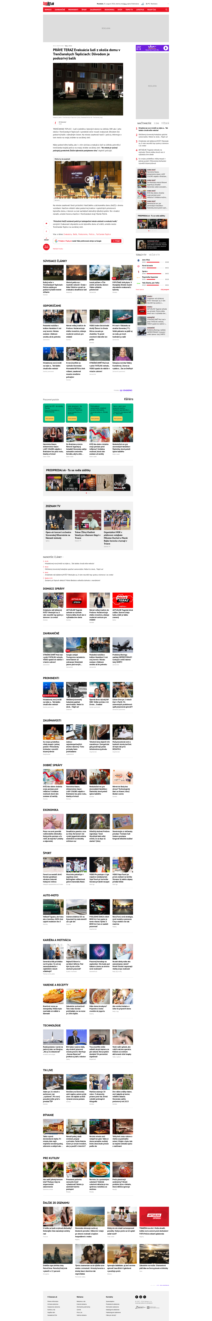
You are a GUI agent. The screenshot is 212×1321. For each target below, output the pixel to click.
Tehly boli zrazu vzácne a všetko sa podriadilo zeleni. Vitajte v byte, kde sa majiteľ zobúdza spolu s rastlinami (122, 1141)
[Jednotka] (138, 272)
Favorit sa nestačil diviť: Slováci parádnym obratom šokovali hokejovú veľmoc (52, 878)
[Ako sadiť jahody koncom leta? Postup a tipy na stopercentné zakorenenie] (53, 1169)
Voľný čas (151, 10)
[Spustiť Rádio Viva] (152, 46)
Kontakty (109, 1297)
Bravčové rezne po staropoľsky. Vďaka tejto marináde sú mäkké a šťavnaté (52, 1010)
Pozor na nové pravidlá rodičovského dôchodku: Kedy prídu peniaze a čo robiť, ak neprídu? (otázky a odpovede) (53, 836)
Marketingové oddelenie (113, 1312)
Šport (84, 10)
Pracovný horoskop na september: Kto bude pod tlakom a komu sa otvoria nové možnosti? (99, 965)
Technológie (52, 1025)
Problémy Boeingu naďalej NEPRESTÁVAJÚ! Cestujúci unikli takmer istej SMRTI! (122, 658)
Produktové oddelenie (112, 1304)
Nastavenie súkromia (53, 1307)
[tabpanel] (152, 145)
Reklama (80, 1297)
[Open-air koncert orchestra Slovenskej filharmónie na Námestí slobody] (59, 520)
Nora (125, 4)
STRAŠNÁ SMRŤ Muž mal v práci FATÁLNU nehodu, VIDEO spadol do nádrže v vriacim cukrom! (53, 658)
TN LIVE (48, 1070)
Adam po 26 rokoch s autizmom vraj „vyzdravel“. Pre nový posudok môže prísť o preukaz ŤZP (51, 1096)
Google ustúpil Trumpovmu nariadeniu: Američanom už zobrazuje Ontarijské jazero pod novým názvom (75, 660)
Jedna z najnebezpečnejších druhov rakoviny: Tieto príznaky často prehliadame (75, 747)
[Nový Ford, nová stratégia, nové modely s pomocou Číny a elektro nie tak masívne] (123, 907)
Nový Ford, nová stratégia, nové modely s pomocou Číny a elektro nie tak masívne (123, 920)
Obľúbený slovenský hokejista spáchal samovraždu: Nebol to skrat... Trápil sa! (74, 569)
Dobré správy (52, 765)
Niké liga (91, 884)
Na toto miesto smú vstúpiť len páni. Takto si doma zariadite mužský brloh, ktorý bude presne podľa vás (99, 1141)
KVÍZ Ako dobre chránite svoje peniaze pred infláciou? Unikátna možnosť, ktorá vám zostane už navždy (99, 449)
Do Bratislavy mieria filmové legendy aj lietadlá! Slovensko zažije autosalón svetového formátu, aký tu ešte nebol (76, 449)
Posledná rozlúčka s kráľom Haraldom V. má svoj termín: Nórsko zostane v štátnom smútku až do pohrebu (98, 660)
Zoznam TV (53, 506)
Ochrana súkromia (52, 1304)
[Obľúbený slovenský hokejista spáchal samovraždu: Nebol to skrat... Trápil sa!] (76, 689)
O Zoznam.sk (52, 1297)
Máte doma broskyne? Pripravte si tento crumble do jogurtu (98, 1008)
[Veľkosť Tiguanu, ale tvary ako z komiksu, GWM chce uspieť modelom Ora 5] (53, 907)
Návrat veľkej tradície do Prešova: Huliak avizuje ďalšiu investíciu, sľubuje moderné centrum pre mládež (99, 615)
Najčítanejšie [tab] (144, 123)
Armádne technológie (49, 1054)
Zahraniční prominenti (119, 709)
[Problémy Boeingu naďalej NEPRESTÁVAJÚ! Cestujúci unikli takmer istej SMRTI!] (123, 645)
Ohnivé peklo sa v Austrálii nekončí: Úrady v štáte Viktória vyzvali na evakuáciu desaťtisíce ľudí (76, 286)
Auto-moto (51, 895)
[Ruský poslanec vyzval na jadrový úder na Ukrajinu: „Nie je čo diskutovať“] (53, 1037)
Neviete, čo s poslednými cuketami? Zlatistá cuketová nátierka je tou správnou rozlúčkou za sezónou (99, 1184)
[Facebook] (136, 1297)
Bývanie (48, 1115)
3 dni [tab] (156, 123)
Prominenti (73, 10)
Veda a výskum (117, 1057)
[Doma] (138, 278)
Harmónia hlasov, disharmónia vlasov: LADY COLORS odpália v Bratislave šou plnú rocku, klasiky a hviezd (53, 449)
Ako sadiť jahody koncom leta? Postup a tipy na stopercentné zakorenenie (53, 1183)
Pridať (117, 241)
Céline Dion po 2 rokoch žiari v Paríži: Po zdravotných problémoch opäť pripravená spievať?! (123, 703)
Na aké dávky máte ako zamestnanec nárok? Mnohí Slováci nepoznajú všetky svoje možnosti (122, 965)
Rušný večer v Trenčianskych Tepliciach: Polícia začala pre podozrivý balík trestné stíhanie (53, 287)
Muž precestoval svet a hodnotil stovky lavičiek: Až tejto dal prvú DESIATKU (122, 745)
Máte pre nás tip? (111, 1315)
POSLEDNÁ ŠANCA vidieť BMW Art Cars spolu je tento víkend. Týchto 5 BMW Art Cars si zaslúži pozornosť (99, 922)
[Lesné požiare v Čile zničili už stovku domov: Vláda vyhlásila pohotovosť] (99, 272)
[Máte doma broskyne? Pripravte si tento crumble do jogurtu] (99, 996)
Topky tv (129, 10)
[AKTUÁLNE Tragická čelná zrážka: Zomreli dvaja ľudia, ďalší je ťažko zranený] (123, 600)
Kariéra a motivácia (57, 940)
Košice (114, 620)
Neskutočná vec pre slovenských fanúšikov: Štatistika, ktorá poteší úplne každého (122, 448)
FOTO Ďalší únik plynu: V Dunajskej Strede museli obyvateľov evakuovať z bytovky (122, 286)
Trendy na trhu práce (49, 974)
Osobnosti (69, 709)
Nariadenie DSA (52, 1315)
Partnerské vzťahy (153, 241)
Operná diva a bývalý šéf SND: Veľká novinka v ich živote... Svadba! (99, 702)
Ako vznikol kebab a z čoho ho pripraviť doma (122, 1007)
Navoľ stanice (140, 289)
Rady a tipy (116, 1011)
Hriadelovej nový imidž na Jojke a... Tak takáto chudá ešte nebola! (69, 563)
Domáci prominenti (48, 707)
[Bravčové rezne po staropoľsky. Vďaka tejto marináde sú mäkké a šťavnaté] (53, 996)
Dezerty (91, 1014)
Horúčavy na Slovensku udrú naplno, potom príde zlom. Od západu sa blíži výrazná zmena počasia (76, 1095)
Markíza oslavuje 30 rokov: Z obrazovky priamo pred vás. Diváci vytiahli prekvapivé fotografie (98, 1096)
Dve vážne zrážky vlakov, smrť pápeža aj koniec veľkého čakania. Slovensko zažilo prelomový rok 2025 (122, 1096)
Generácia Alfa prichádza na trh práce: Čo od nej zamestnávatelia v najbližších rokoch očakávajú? (52, 966)
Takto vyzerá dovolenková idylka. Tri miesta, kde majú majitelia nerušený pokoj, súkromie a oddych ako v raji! (53, 1141)
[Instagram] (140, 1297)
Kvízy (120, 10)
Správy (47, 541)
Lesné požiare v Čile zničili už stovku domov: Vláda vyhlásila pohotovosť (99, 286)
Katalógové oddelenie (112, 1310)
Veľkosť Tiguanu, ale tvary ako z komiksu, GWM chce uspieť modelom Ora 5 (53, 919)
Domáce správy (53, 588)
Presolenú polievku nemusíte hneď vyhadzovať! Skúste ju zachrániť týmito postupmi (75, 1184)
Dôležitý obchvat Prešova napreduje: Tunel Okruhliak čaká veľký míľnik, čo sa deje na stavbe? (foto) (99, 836)
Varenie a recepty (55, 985)
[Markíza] (138, 260)
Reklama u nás (81, 1301)
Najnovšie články (52, 557)
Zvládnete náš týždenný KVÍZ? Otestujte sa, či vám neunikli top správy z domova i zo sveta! (79, 575)
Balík (75, 234)
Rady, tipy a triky (117, 971)
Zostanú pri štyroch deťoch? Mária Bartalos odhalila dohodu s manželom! (72, 580)
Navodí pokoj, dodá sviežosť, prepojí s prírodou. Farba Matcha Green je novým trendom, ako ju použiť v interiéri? (76, 1141)
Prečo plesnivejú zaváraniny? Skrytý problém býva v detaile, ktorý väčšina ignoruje (122, 1183)
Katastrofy (69, 292)
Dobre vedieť (46, 456)
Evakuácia (68, 234)
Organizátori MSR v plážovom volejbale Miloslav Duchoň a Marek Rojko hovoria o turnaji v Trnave (116, 538)
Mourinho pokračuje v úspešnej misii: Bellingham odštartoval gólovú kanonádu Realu (75, 878)
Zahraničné (60, 10)
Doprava (68, 924)
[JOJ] (138, 266)
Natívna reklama (81, 1315)
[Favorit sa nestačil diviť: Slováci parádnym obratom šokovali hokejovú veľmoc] (53, 864)
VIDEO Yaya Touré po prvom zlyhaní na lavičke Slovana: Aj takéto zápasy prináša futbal (122, 878)
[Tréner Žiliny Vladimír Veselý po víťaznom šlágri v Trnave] (88, 520)
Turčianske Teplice (103, 234)
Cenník (79, 1310)
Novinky (45, 924)
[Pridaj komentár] (46, 224)
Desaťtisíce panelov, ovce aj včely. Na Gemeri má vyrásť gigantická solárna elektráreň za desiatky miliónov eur (76, 836)
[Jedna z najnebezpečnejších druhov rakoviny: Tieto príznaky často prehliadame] (76, 732)
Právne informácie (52, 1301)
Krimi (70, 46)
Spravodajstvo (110, 1301)
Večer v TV (154, 254)
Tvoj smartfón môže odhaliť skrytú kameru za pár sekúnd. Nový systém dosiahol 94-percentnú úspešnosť (99, 1052)
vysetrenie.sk (70, 754)
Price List (79, 1312)
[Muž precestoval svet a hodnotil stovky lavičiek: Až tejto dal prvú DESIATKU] (123, 732)
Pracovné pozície (51, 399)
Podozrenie (82, 234)
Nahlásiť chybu (58, 249)
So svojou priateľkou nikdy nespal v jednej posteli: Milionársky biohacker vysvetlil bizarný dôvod (51, 747)
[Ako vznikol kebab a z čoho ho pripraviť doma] (123, 996)
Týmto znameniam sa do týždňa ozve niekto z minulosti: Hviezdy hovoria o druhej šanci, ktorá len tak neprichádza (157, 245)
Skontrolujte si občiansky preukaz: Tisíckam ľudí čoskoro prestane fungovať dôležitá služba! (122, 835)
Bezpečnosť (92, 1059)
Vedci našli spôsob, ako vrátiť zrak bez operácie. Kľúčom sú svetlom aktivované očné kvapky (122, 1050)
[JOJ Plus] (138, 283)
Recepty (68, 1192)
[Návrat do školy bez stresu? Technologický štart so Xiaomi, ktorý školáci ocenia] (123, 776)
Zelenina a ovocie (48, 1189)
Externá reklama (82, 1304)
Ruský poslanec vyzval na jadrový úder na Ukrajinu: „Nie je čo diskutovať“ (53, 1049)
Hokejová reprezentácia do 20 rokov (53, 884)
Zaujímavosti (95, 10)
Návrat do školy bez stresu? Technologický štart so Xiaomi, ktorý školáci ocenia (121, 790)
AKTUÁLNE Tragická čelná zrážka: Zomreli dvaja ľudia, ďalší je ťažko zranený (123, 614)
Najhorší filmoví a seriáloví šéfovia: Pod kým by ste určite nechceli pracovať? (74, 965)
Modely (115, 926)
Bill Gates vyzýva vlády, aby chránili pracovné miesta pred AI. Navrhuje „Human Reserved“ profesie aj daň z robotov (76, 1052)
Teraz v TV (141, 254)
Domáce (48, 10)
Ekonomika (109, 10)
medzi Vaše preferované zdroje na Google (79, 241)
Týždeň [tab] (165, 123)
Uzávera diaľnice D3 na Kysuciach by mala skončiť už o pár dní (76, 919)
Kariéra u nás (51, 1310)
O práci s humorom (71, 971)
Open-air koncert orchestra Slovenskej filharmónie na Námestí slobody (58, 535)
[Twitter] (144, 1297)
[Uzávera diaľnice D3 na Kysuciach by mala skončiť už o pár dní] (76, 907)
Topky (66, 46)
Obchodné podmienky (83, 1307)
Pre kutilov (51, 1158)
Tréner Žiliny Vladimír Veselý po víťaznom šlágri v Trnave (87, 535)
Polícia (92, 234)
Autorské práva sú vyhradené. (144, 1303)
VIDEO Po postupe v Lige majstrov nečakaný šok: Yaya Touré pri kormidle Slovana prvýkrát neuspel (99, 878)
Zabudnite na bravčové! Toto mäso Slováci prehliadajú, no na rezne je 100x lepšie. (75, 1010)
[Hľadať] (166, 9)
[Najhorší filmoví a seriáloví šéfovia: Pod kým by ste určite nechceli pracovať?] (76, 951)
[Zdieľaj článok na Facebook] (46, 231)
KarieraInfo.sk (93, 971)
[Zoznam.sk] (141, 1308)
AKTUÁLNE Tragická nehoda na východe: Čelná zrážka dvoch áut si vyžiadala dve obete (76, 614)
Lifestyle (140, 10)
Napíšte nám (51, 1312)
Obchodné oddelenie (112, 1307)
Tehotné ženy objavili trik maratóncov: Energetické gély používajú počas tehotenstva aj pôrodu (99, 745)
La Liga (68, 884)
